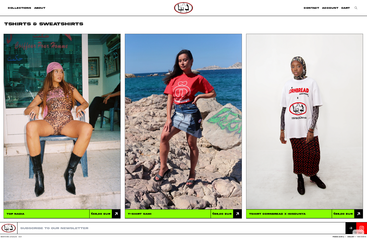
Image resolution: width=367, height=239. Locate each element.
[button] (356, 8)
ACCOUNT (330, 7)
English (351, 237)
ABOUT (39, 7)
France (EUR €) (338, 237)
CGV (20, 237)
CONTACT (311, 7)
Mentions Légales (9, 237)
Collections (19, 7)
